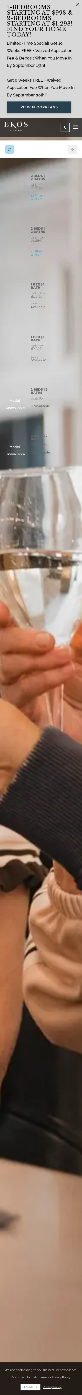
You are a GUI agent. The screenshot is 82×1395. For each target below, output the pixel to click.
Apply (41, 208)
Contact (63, 208)
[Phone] (65, 127)
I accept (30, 1387)
